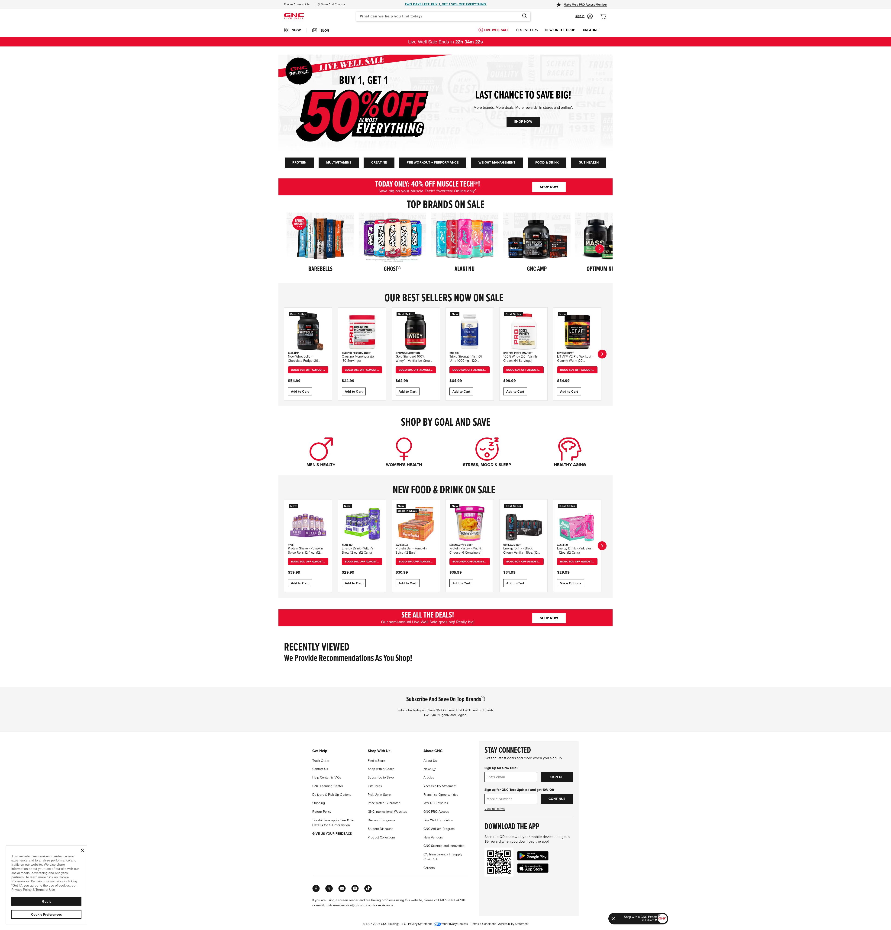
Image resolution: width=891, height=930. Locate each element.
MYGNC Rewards (435, 803)
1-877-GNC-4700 (452, 900)
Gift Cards (375, 786)
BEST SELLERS (527, 30)
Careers (429, 868)
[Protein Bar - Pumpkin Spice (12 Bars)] (416, 523)
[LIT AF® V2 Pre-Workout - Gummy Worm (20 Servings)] (577, 331)
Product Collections (382, 837)
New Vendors (433, 837)
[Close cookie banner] (82, 850)
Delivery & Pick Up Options (331, 795)
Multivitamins (338, 162)
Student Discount (380, 829)
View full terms (494, 809)
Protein (299, 162)
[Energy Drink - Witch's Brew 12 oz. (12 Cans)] (362, 523)
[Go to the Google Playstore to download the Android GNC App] (533, 856)
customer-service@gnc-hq (345, 905)
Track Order (320, 761)
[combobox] (443, 16)
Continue (557, 799)
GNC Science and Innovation (444, 846)
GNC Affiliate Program (439, 829)
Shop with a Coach (381, 769)
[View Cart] (605, 14)
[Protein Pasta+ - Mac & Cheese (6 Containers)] (469, 523)
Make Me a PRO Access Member (585, 5)
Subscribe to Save (381, 777)
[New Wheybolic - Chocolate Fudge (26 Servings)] (308, 331)
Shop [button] (296, 30)
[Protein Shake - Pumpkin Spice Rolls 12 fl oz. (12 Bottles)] (308, 523)
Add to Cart (300, 392)
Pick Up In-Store (379, 795)
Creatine (379, 162)
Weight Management (496, 162)
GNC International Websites (387, 812)
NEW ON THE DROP (560, 30)
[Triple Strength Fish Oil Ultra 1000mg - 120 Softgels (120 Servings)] (469, 331)
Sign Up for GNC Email (501, 768)
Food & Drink (547, 162)
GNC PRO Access (436, 812)
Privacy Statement (420, 924)
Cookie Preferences (46, 914)
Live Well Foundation (438, 820)
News (428, 769)
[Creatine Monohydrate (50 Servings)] (362, 331)
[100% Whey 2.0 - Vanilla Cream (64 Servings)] (523, 331)
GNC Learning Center (327, 786)
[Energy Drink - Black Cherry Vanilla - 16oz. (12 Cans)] (523, 523)
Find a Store (376, 761)
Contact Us (320, 769)
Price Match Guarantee (384, 803)
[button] (584, 16)
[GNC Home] (294, 16)
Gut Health (589, 162)
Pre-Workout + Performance (432, 162)
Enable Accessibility (297, 4)
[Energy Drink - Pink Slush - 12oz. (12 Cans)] (577, 523)
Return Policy (321, 812)
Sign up (556, 777)
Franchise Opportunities (440, 795)
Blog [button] (325, 31)
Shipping (318, 803)
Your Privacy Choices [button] (454, 924)
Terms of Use (45, 889)
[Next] (599, 248)
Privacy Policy (21, 889)
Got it (46, 901)
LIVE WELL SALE (496, 30)
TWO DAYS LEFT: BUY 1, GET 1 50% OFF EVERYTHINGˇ (446, 4)
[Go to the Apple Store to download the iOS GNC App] (533, 868)
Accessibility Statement (439, 786)
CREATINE (590, 30)
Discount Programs (381, 820)
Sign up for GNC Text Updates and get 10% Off (519, 790)
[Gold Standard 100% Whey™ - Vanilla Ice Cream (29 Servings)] (416, 331)
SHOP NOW (523, 122)
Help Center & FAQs (326, 777)
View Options (570, 583)
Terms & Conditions (483, 924)
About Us (430, 761)
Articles (428, 777)
